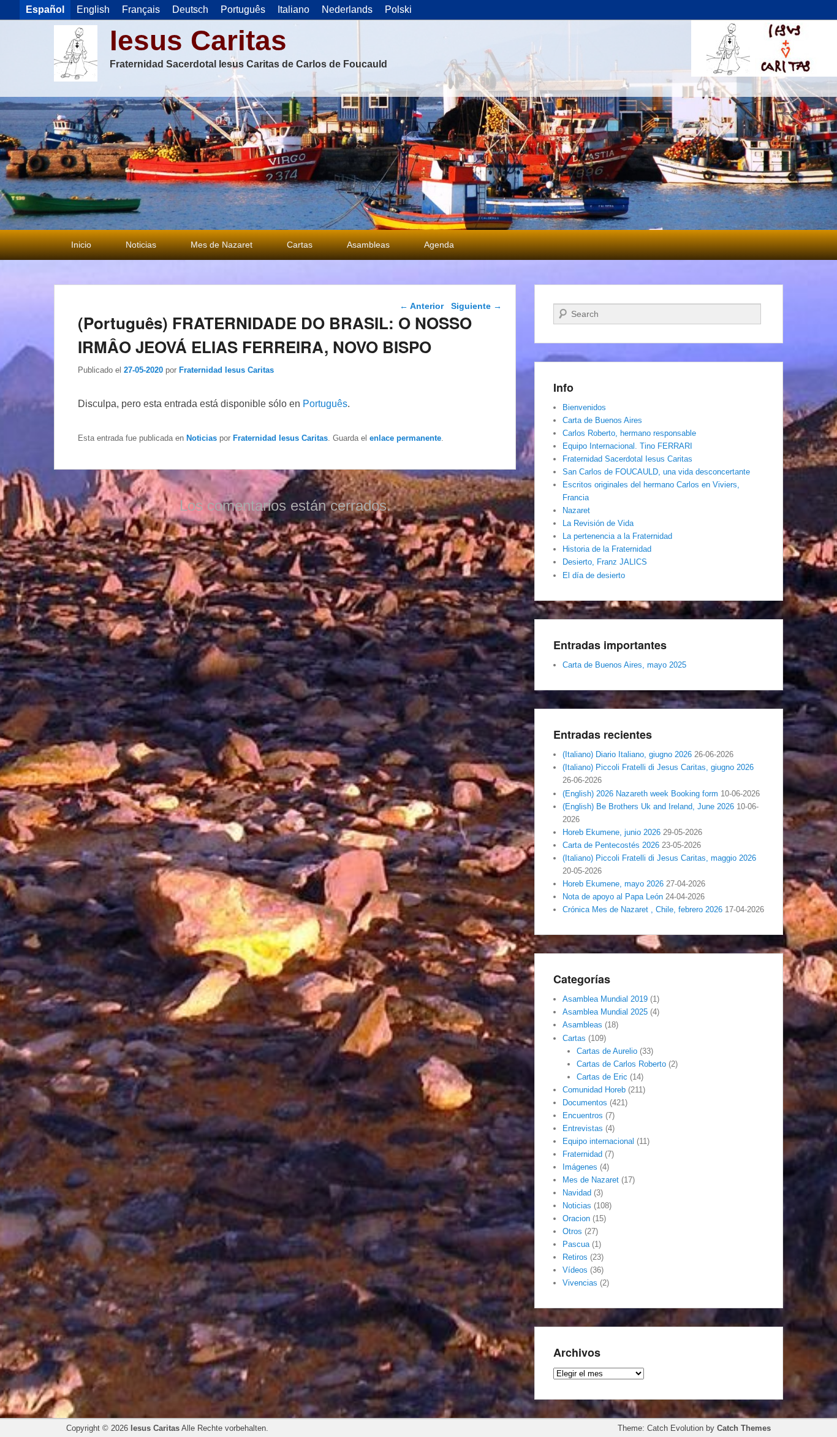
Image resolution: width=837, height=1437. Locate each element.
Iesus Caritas (198, 40)
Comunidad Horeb (594, 1089)
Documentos (584, 1102)
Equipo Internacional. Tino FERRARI (627, 446)
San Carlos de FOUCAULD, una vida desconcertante (656, 471)
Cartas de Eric (602, 1076)
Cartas (299, 245)
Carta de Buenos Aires (602, 420)
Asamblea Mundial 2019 (605, 999)
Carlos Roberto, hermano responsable (629, 433)
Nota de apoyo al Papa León (612, 896)
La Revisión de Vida (598, 523)
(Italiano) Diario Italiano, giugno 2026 (627, 754)
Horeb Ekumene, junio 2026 (611, 832)
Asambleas (368, 245)
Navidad (576, 1192)
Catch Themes (744, 1428)
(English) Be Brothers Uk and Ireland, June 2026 (648, 806)
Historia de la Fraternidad (606, 549)
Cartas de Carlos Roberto (621, 1064)
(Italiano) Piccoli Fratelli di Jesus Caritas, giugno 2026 (658, 767)
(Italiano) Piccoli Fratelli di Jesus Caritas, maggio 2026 (659, 858)
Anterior (422, 306)
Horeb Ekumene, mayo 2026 (613, 883)
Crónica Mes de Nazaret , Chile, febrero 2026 (642, 909)
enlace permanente (405, 438)
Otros (572, 1231)
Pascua (575, 1244)
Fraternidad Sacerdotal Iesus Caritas (627, 458)
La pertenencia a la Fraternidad (617, 536)
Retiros (575, 1257)
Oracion (576, 1218)
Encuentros (582, 1115)
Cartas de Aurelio (607, 1051)
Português (325, 403)
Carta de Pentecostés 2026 (610, 845)
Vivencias (579, 1282)
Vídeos (575, 1270)
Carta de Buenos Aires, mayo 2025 (624, 664)
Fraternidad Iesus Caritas (226, 370)
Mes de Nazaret (221, 245)
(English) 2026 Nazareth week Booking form (640, 793)
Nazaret (576, 510)
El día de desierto (593, 575)
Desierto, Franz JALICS (604, 561)
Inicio (81, 245)
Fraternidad (582, 1154)
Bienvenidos (584, 407)
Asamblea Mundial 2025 (605, 1011)
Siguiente (476, 306)
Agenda (439, 245)
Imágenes (579, 1167)
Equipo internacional (598, 1141)
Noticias (141, 245)
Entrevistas (582, 1128)
